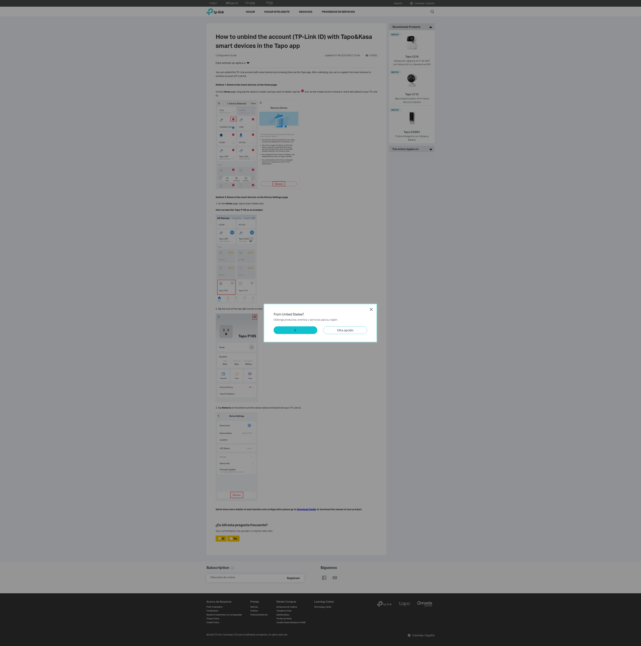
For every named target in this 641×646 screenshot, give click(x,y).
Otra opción (345, 330)
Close (371, 309)
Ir (295, 330)
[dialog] (320, 323)
